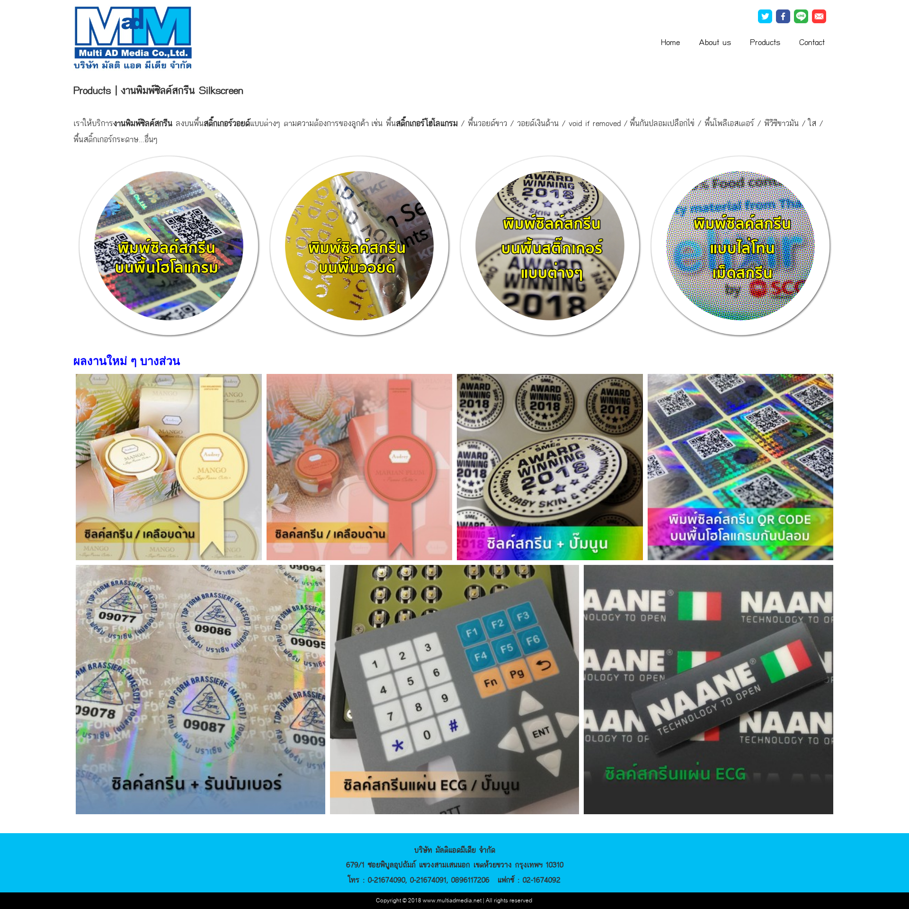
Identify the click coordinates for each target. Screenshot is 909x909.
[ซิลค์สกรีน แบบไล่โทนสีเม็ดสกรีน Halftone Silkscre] (741, 245)
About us (715, 42)
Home (670, 42)
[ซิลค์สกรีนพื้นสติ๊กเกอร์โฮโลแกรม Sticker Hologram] (169, 245)
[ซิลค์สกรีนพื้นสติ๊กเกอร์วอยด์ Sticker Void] (360, 245)
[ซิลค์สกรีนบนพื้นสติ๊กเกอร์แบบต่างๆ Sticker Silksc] (550, 245)
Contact (812, 42)
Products (765, 42)
